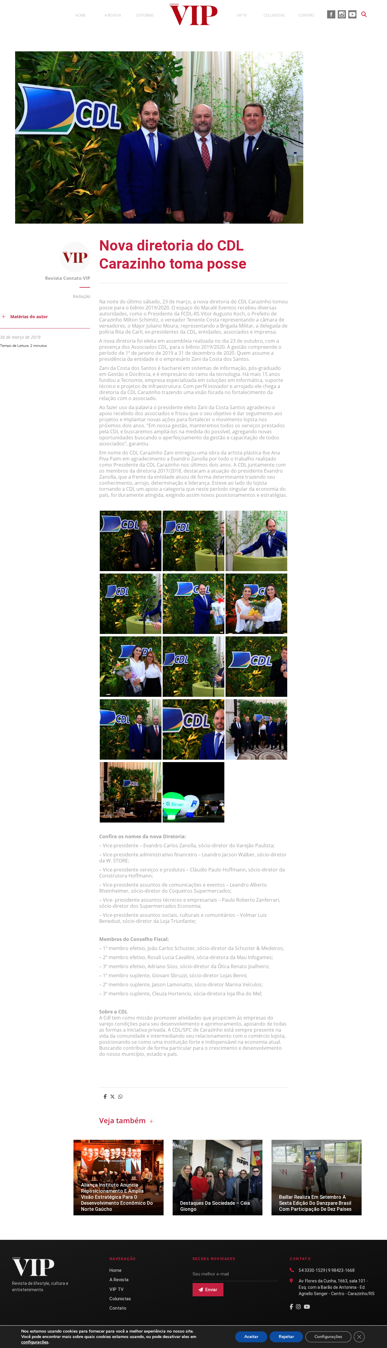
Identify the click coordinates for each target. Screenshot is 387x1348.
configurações (34, 1342)
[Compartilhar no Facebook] (105, 1097)
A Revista (118, 1279)
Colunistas (120, 1298)
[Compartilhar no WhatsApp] (120, 1097)
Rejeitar (286, 1337)
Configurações (328, 1337)
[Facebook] (291, 1307)
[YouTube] (307, 1307)
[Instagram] (298, 1307)
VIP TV (116, 1289)
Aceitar (251, 1337)
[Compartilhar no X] (112, 1097)
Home (115, 1270)
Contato (117, 1308)
